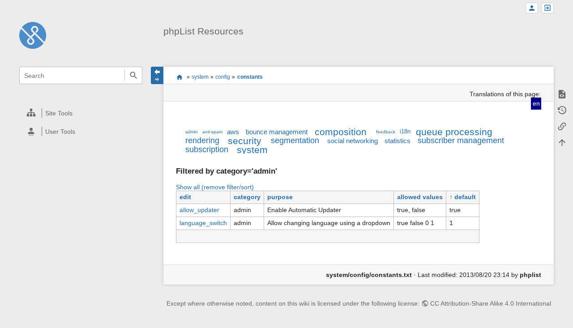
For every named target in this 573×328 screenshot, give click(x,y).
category (247, 196)
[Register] (532, 8)
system (200, 77)
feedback (385, 131)
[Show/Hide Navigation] (157, 75)
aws (233, 132)
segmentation (295, 140)
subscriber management (461, 140)
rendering (202, 140)
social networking (352, 141)
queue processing (454, 132)
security (244, 141)
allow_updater (199, 209)
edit (185, 196)
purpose (280, 196)
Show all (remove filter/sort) (215, 187)
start (179, 77)
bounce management (277, 132)
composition (341, 132)
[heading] (81, 113)
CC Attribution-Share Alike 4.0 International (490, 303)
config (222, 77)
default (465, 196)
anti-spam (212, 131)
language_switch (203, 222)
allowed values (420, 196)
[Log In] (547, 8)
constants (250, 77)
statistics (398, 141)
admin (191, 131)
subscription (206, 149)
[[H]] (32, 34)
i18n (405, 131)
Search (133, 75)
